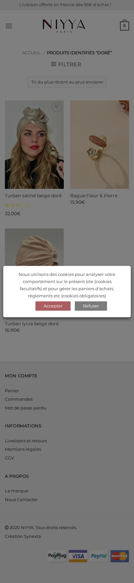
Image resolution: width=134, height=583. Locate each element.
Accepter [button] (53, 305)
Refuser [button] (91, 305)
